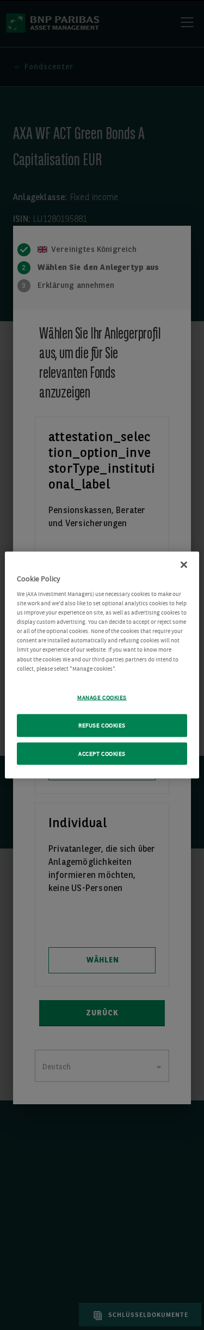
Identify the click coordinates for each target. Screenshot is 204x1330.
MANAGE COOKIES (102, 697)
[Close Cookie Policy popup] (184, 564)
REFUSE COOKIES (102, 725)
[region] (102, 665)
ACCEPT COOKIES (102, 753)
